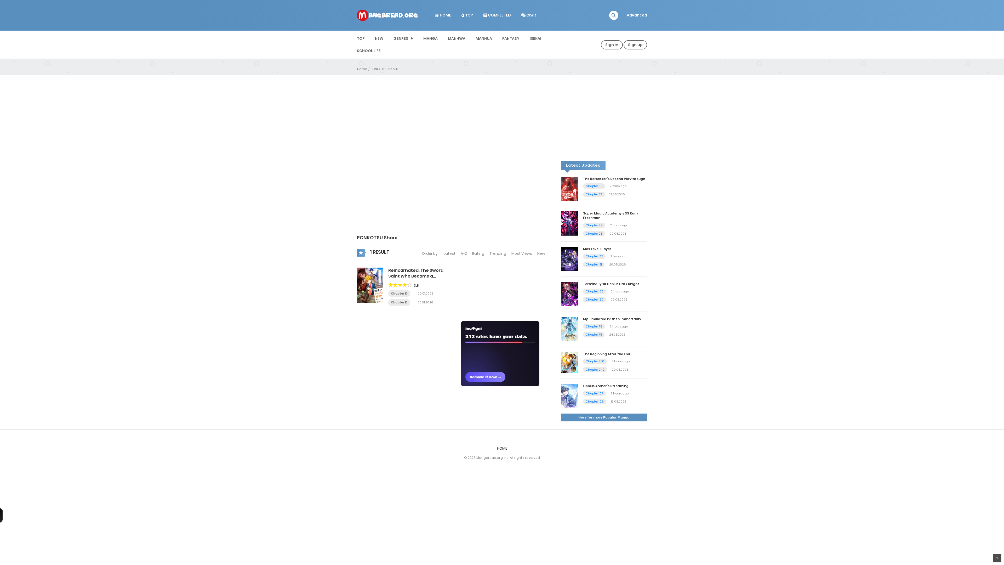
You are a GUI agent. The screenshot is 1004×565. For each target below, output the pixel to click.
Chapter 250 (595, 361)
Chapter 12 (399, 302)
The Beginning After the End (606, 354)
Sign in (611, 44)
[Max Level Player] (569, 258)
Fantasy (511, 38)
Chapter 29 (594, 225)
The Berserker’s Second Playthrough (614, 179)
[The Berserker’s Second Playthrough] (569, 188)
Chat (531, 15)
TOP (468, 15)
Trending (497, 253)
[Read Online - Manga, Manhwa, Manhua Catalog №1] (387, 15)
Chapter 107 (594, 393)
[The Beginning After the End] (569, 362)
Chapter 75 (594, 334)
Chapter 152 (594, 256)
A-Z (464, 253)
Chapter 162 (594, 299)
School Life (369, 50)
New (541, 253)
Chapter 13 (399, 293)
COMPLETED (499, 15)
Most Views (521, 253)
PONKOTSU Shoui (384, 69)
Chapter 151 (594, 264)
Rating (478, 253)
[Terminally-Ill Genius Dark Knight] (569, 293)
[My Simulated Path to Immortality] (569, 328)
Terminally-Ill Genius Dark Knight (611, 284)
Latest (449, 253)
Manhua (484, 38)
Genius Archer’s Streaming (606, 386)
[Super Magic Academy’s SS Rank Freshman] (569, 223)
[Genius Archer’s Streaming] (569, 395)
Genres (400, 38)
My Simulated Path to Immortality (612, 319)
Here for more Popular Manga (604, 417)
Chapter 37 (594, 194)
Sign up (635, 44)
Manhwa (456, 38)
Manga (430, 38)
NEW (379, 38)
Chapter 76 (594, 326)
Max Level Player (597, 249)
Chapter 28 (594, 233)
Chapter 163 (594, 291)
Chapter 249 (595, 370)
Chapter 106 (595, 401)
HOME (445, 15)
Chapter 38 (594, 186)
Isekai (535, 38)
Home (362, 69)
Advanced (637, 15)
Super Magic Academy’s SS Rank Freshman (610, 215)
